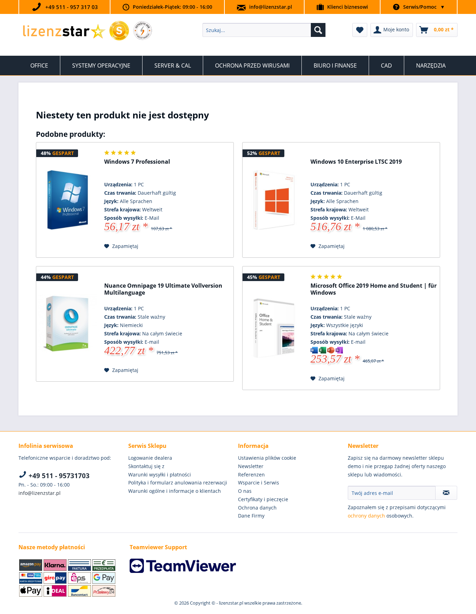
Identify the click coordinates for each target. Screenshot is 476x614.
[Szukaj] (318, 30)
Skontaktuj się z (146, 466)
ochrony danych (366, 515)
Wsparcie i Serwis (258, 482)
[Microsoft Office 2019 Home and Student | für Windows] (274, 328)
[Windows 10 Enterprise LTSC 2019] (274, 199)
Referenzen (251, 474)
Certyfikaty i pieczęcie (263, 499)
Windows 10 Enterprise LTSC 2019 (356, 161)
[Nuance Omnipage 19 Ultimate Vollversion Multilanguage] (67, 323)
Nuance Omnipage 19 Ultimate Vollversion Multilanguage (163, 289)
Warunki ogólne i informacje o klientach (174, 491)
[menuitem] (263, 30)
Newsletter (250, 466)
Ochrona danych (257, 507)
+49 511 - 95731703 (58, 475)
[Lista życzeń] (359, 30)
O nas (245, 491)
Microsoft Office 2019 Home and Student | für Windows (373, 289)
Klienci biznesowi (347, 6)
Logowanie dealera (150, 457)
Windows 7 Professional (137, 161)
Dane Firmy (251, 515)
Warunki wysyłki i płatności (159, 474)
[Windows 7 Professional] (67, 199)
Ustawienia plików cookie (267, 457)
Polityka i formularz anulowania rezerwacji (177, 482)
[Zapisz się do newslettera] (446, 493)
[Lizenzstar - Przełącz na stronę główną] (64, 31)
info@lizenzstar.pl (270, 6)
